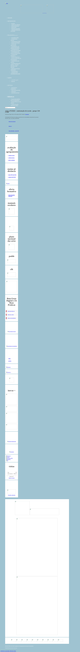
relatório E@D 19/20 (12, 177)
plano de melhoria (11, 160)
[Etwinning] (8, 367)
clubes (9, 358)
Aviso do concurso (12, 121)
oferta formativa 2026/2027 (11, 196)
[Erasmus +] (8, 372)
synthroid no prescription (5, 650)
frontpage (27, 114)
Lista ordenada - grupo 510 (14, 130)
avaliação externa (11, 155)
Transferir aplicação (11, 495)
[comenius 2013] (9, 458)
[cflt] (7, 460)
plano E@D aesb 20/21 (12, 174)
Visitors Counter (12, 478)
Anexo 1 (10, 126)
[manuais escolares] (12, 249)
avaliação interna (11, 157)
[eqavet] (7, 183)
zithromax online (13, 650)
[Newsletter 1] (11, 230)
